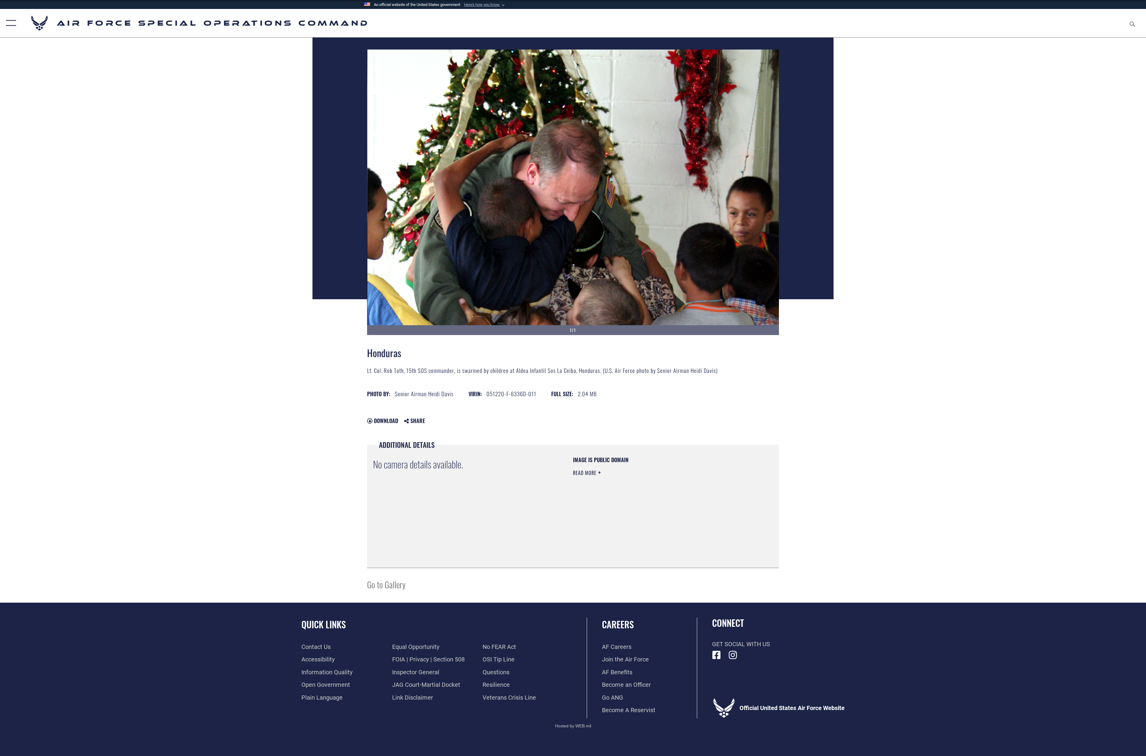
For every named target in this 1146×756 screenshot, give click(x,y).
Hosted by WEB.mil (573, 725)
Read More (585, 472)
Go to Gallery (386, 584)
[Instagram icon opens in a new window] (732, 655)
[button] (485, 5)
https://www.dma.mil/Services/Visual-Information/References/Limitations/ (643, 511)
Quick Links (323, 624)
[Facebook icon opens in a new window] (716, 655)
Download (385, 421)
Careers (618, 624)
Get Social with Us (741, 644)
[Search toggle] (1132, 23)
